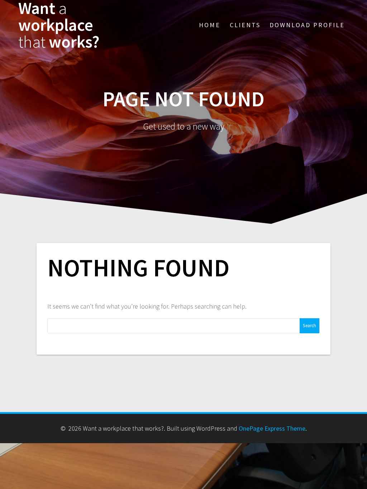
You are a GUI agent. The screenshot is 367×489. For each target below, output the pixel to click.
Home (209, 25)
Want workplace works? (59, 25)
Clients (245, 25)
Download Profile (307, 25)
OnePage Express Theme (272, 428)
